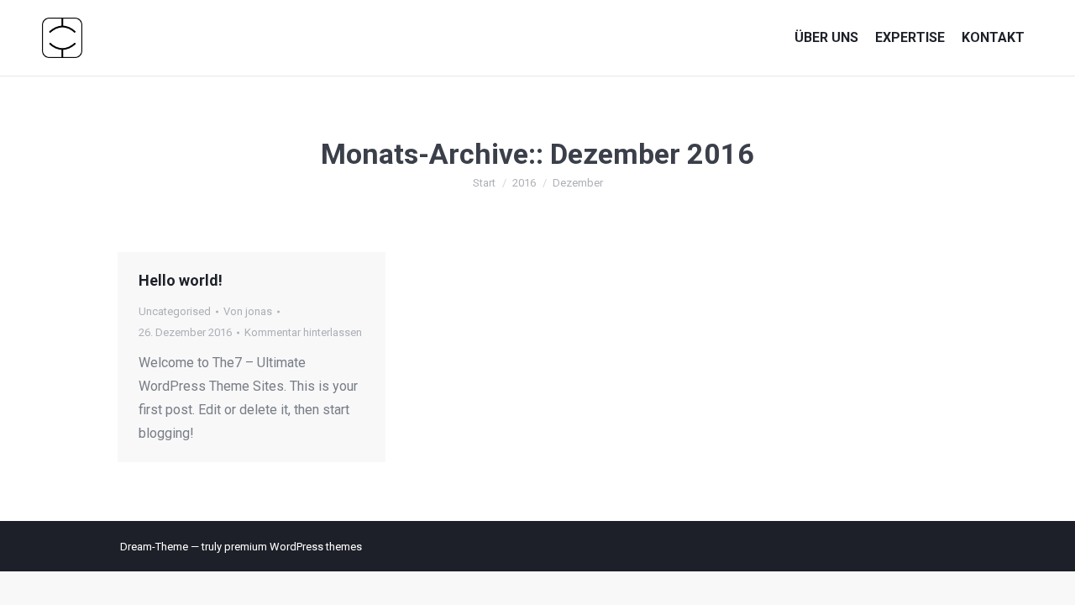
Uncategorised (175, 311)
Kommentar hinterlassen (303, 332)
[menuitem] (826, 37)
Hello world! (181, 280)
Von (247, 311)
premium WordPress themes (293, 546)
